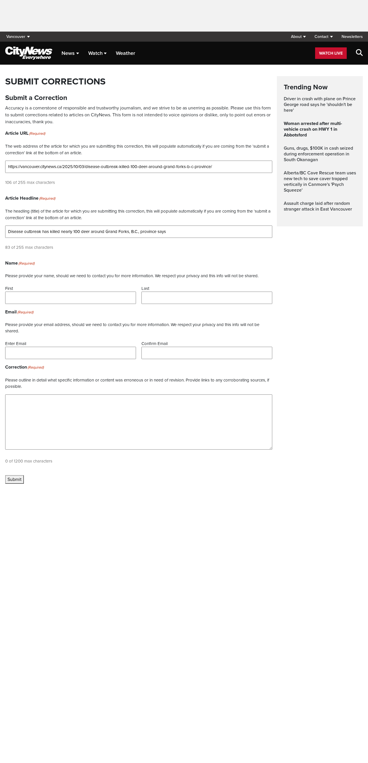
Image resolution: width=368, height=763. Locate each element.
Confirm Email (154, 343)
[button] (298, 37)
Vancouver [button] (15, 36)
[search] (359, 53)
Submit (14, 479)
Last (145, 288)
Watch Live (331, 53)
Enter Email (15, 343)
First (9, 288)
